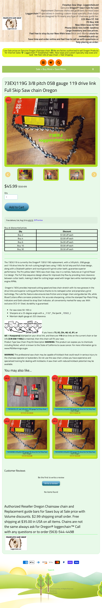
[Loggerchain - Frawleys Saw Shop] (12, 23)
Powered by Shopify (51, 593)
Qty (6, 193)
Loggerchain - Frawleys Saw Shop (49, 588)
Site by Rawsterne (51, 591)
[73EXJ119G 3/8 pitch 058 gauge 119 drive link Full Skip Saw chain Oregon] (25, 174)
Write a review (51, 483)
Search (51, 569)
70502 (66, 313)
